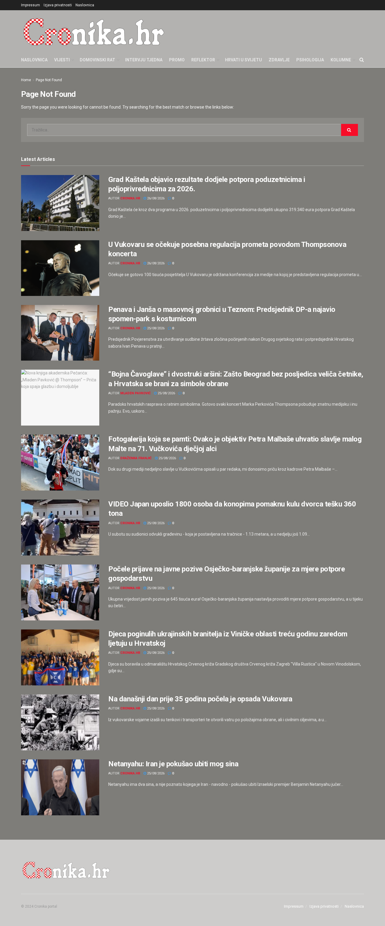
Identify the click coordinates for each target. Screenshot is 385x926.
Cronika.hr (130, 198)
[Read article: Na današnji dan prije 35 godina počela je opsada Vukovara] (60, 722)
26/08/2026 (155, 198)
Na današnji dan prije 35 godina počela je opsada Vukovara (200, 699)
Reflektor (203, 59)
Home (26, 80)
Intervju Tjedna (143, 59)
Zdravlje (279, 59)
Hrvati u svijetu (243, 59)
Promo (177, 59)
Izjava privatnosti (58, 5)
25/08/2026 (155, 328)
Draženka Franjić (136, 458)
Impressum (30, 5)
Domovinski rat (97, 59)
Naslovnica (84, 5)
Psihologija (310, 59)
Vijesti (62, 59)
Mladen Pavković (135, 393)
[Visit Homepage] (94, 31)
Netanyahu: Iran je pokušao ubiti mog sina (173, 764)
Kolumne (341, 59)
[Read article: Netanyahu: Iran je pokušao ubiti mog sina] (60, 787)
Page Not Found (49, 80)
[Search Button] (361, 59)
